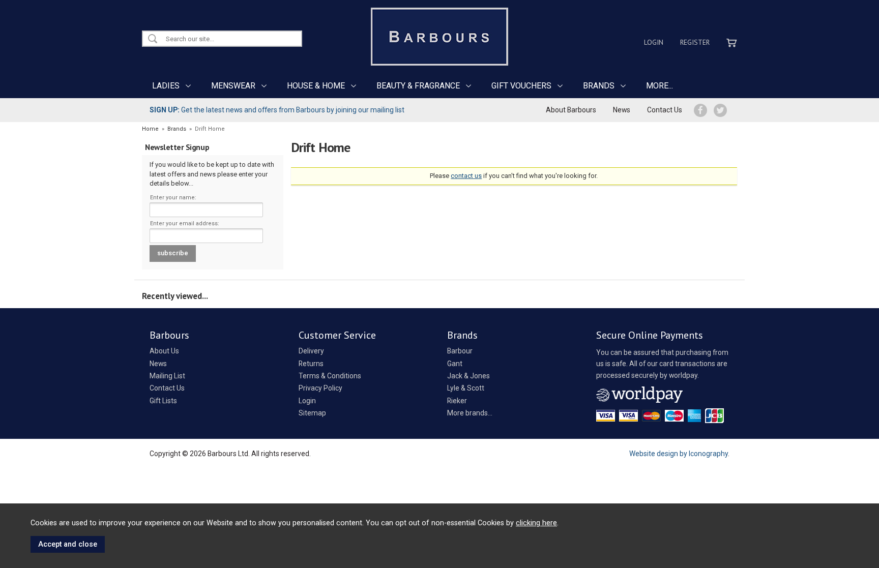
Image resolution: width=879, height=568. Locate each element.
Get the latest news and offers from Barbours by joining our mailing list (277, 110)
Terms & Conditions (330, 376)
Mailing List (167, 376)
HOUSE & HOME (316, 86)
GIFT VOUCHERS (521, 86)
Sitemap (312, 413)
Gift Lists (163, 401)
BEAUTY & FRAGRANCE (418, 86)
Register (695, 42)
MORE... (659, 86)
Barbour (460, 351)
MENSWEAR (233, 86)
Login (653, 42)
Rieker (457, 401)
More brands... (469, 413)
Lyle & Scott (465, 388)
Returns (311, 364)
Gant (454, 364)
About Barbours (571, 110)
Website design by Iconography (678, 454)
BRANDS (598, 86)
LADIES (166, 86)
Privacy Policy (320, 388)
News (621, 110)
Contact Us (664, 110)
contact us (466, 176)
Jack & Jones (468, 376)
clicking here (536, 523)
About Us (164, 351)
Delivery (311, 351)
